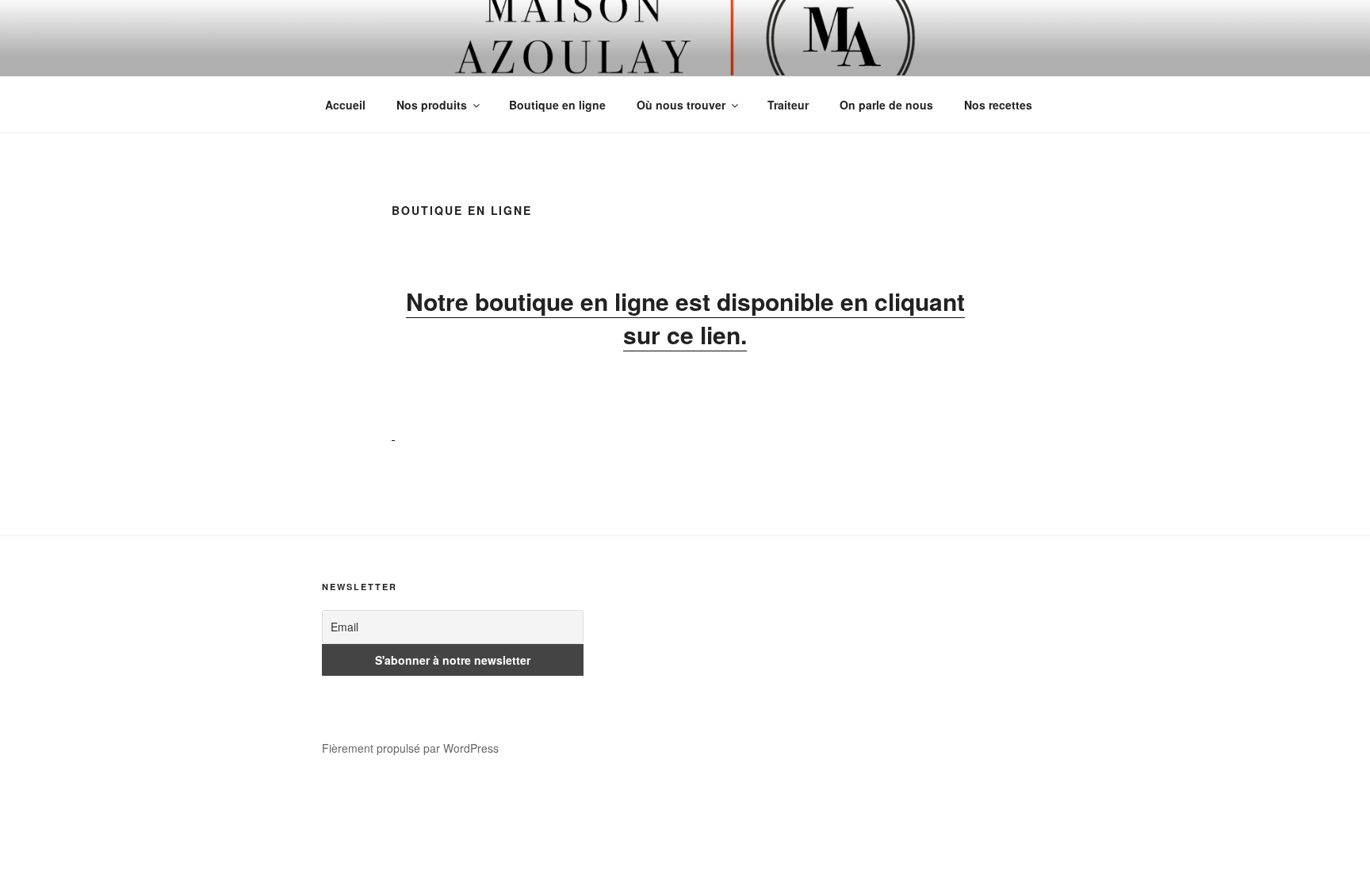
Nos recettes (998, 105)
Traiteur (788, 105)
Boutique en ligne (557, 105)
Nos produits (431, 105)
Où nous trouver (681, 105)
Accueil (345, 105)
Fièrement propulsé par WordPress (410, 748)
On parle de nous (886, 105)
